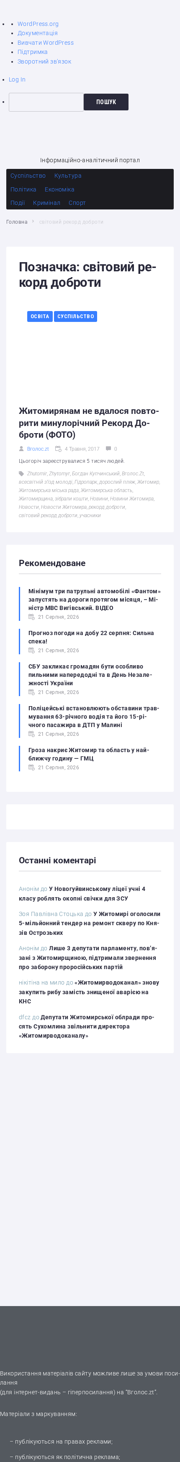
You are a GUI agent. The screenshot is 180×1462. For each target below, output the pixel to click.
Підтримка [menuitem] (33, 51)
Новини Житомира (132, 499)
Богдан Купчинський (96, 474)
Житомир (148, 482)
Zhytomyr (59, 474)
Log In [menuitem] (17, 79)
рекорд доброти (107, 507)
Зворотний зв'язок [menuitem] (44, 61)
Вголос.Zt (133, 474)
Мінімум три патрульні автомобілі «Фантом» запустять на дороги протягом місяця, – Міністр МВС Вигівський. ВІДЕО (94, 599)
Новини (99, 499)
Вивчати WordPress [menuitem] (46, 42)
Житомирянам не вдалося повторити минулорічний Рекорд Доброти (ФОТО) (89, 423)
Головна (16, 222)
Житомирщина (36, 499)
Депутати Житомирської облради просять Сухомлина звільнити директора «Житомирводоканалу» (86, 1026)
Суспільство (75, 316)
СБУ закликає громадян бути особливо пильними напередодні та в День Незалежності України (90, 674)
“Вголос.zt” (141, 1392)
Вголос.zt (38, 449)
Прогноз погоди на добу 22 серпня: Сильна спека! (91, 637)
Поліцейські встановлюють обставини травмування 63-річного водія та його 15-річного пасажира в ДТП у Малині (93, 716)
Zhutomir (37, 474)
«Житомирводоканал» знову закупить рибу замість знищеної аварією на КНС (89, 992)
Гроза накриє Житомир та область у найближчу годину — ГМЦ (88, 754)
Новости (29, 507)
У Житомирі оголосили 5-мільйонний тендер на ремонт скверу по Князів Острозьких (90, 923)
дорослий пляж (117, 482)
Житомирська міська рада (49, 490)
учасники (90, 515)
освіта (40, 316)
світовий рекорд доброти (48, 515)
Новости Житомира (64, 507)
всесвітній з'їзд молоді (45, 482)
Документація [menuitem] (38, 33)
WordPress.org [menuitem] (38, 23)
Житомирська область (106, 490)
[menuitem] (94, 102)
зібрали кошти (71, 499)
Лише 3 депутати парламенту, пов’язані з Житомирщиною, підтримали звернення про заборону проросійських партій (88, 957)
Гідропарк (86, 482)
